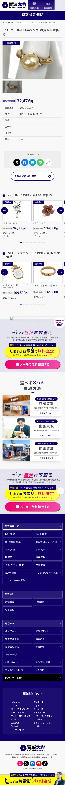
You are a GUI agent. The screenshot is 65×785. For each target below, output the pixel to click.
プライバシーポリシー (15, 669)
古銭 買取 (40, 564)
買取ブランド (42, 631)
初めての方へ (12, 631)
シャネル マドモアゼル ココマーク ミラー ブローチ (16, 286)
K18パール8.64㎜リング (47, 22)
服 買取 (9, 557)
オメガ (14, 705)
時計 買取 (10, 533)
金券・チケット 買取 (14, 564)
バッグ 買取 (41, 533)
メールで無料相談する (34, 364)
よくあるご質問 (43, 662)
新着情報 (40, 646)
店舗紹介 (40, 638)
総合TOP (10, 623)
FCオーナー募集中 (14, 677)
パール (33, 22)
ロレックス (16, 702)
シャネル (15, 726)
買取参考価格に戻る (25, 176)
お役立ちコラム (12, 646)
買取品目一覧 (12, 526)
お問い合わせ (12, 662)
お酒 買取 (10, 549)
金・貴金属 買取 (13, 541)
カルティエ (39, 708)
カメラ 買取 (10, 572)
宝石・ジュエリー (22, 22)
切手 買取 (40, 557)
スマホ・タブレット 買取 (47, 572)
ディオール (39, 702)
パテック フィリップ (20, 708)
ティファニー (40, 712)
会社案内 (40, 669)
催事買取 (46, 448)
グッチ (37, 705)
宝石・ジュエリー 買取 (46, 541)
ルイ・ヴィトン (17, 729)
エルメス (15, 722)
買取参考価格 (12, 638)
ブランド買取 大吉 (8, 22)
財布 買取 (40, 549)
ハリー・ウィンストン (43, 715)
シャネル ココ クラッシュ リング (45, 286)
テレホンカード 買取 (15, 580)
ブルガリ (38, 719)
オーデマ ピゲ (17, 712)
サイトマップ (11, 654)
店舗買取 (46, 403)
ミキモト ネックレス (10, 223)
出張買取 (46, 425)
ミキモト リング (39, 223)
